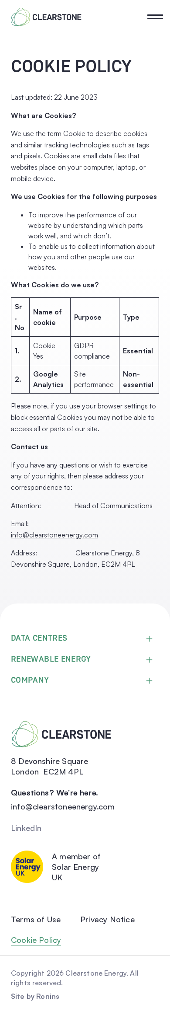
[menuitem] (87, 91)
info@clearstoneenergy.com (54, 534)
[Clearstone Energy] (46, 17)
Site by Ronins (35, 996)
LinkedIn (26, 828)
